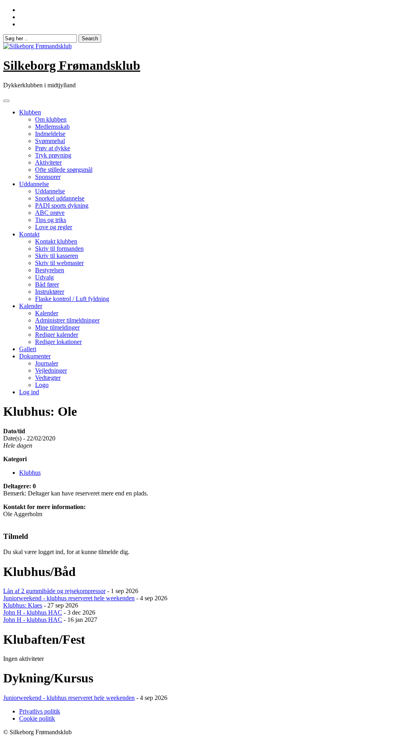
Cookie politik (37, 718)
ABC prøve (50, 212)
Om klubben (51, 119)
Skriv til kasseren (56, 255)
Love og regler (53, 227)
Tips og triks (50, 219)
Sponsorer (48, 176)
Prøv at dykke (52, 148)
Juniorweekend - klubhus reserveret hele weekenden (69, 598)
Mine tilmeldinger (57, 327)
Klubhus (30, 472)
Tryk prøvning (53, 155)
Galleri (27, 349)
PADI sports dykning (61, 205)
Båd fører (47, 284)
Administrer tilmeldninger (67, 320)
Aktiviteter (48, 162)
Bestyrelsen (49, 270)
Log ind (29, 392)
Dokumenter (35, 356)
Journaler (46, 363)
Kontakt (29, 234)
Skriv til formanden (59, 248)
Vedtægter (48, 377)
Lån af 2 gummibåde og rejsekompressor (54, 591)
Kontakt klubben (56, 241)
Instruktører (49, 291)
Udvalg (44, 277)
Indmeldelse (50, 133)
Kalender (30, 306)
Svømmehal (50, 141)
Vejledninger (51, 370)
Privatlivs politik (39, 711)
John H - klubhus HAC (32, 612)
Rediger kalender (56, 334)
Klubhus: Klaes (22, 605)
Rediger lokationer (58, 341)
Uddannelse (34, 184)
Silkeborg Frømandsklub (71, 65)
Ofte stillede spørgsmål (63, 169)
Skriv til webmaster (59, 262)
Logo (42, 384)
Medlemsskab (52, 126)
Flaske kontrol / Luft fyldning (72, 298)
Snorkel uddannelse (59, 198)
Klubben (30, 112)
